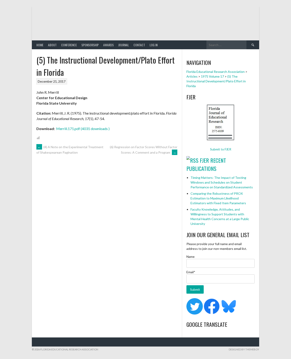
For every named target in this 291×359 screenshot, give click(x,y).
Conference (69, 44)
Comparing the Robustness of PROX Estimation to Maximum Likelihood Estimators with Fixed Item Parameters (218, 198)
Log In (154, 44)
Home (39, 44)
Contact (139, 44)
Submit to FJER (220, 149)
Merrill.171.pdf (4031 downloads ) (82, 128)
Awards (108, 44)
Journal (123, 44)
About (52, 44)
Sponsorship (90, 44)
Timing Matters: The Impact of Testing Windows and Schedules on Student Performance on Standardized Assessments (222, 182)
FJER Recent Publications (206, 164)
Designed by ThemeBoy (244, 349)
